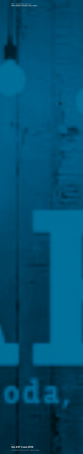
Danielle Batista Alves (16, 450)
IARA (12, 4)
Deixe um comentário (35, 450)
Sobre (30, 5)
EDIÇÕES (18, 5)
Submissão (24, 5)
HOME (13, 5)
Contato (34, 5)
